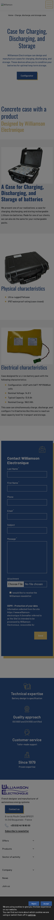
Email (10, 510)
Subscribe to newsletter (17, 831)
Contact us (14, 809)
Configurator (27, 75)
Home (10, 15)
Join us (6, 886)
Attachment (13, 578)
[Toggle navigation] (49, 4)
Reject (34, 904)
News (5, 877)
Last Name (13, 468)
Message (12, 538)
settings (32, 915)
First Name (13, 482)
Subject (11, 524)
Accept (46, 904)
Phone (10, 496)
